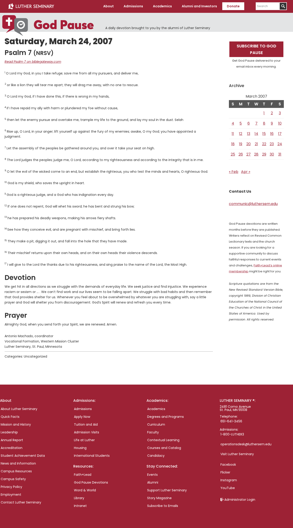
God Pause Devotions (91, 482)
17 (280, 133)
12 (240, 133)
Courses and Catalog (164, 448)
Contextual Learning (163, 440)
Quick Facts (10, 416)
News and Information (18, 463)
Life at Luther (84, 440)
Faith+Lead (82, 474)
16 (272, 133)
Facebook (228, 464)
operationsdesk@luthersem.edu (245, 444)
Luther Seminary (31, 6)
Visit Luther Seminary (237, 454)
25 (233, 154)
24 (279, 144)
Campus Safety (13, 479)
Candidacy (156, 455)
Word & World (85, 490)
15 (264, 133)
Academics (156, 409)
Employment (11, 494)
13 (248, 133)
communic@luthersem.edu (253, 203)
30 (272, 154)
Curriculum (156, 424)
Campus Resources (16, 471)
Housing (80, 448)
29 (264, 154)
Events (152, 474)
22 (264, 144)
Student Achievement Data (23, 455)
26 (241, 154)
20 (248, 144)
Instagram (228, 480)
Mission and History (16, 424)
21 (256, 144)
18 (233, 144)
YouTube (227, 488)
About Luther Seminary (19, 409)
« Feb (233, 171)
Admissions (83, 409)
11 (233, 133)
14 (256, 133)
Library (79, 498)
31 (279, 154)
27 (248, 154)
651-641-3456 (231, 421)
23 (272, 144)
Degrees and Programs (165, 416)
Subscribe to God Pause (256, 49)
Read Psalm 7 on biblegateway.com (33, 61)
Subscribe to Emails (162, 505)
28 (256, 154)
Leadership (9, 432)
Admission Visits (86, 432)
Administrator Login (239, 499)
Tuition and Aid (86, 424)
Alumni (152, 482)
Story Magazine (159, 498)
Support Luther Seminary (167, 490)
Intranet (80, 505)
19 (240, 144)
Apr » (245, 171)
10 (280, 123)
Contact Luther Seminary (21, 502)
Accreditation (11, 448)
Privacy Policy (11, 486)
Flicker (225, 472)
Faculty (153, 432)
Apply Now (82, 416)
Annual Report (12, 440)
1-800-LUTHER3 (232, 434)
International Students (92, 455)
